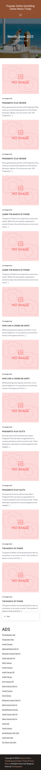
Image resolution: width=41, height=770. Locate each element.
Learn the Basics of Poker (16, 214)
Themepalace (17, 766)
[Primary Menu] (20, 15)
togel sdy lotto (7, 738)
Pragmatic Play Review (14, 103)
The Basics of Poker (12, 548)
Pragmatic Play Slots (13, 431)
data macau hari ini (9, 719)
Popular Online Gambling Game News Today (20, 7)
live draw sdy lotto (9, 742)
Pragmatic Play (8, 640)
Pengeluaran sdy (8, 635)
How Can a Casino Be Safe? (16, 325)
